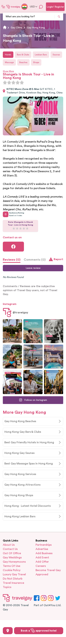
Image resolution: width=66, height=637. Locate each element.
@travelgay (20, 312)
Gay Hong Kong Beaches (20, 421)
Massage (9, 62)
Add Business (44, 553)
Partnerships (44, 544)
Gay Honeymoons (14, 561)
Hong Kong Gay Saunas (19, 453)
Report (58, 259)
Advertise (42, 549)
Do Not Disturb (12, 578)
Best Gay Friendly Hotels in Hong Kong (29, 442)
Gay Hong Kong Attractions (22, 484)
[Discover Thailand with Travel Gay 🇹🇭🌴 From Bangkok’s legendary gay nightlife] (12, 357)
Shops (36, 62)
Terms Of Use (11, 566)
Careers (41, 566)
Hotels (8, 55)
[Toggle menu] (3, 6)
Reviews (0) (11, 259)
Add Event (42, 557)
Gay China (16, 27)
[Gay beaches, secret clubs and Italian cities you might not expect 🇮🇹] (33, 331)
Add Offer (42, 561)
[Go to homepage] (13, 6)
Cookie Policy (11, 570)
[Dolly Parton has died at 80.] (53, 331)
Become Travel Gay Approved (48, 572)
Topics (7, 587)
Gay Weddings (12, 557)
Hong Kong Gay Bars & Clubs (22, 431)
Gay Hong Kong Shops (18, 495)
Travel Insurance (13, 582)
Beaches (23, 62)
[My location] (8, 630)
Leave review (33, 268)
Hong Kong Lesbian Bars (19, 516)
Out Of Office (12, 553)
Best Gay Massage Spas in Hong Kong (28, 463)
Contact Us (10, 549)
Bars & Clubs (23, 55)
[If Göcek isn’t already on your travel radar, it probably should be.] (12, 331)
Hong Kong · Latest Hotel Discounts (27, 505)
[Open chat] (41, 7)
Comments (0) (35, 259)
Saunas (56, 55)
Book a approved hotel (38, 630)
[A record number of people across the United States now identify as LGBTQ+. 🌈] (12, 382)
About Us (9, 544)
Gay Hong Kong (36, 27)
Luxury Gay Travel (14, 574)
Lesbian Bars (41, 55)
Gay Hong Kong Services (20, 474)
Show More (8, 71)
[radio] (5, 82)
